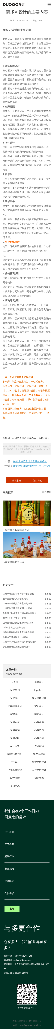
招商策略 (39, 777)
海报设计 (15, 714)
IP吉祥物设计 (15, 706)
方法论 (14, 761)
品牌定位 (15, 722)
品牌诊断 (15, 738)
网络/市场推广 (14, 754)
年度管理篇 (39, 754)
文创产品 (15, 785)
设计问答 (15, 746)
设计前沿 (39, 746)
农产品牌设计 (39, 769)
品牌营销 (15, 730)
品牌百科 (39, 738)
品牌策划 (15, 690)
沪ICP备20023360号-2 (30, 1025)
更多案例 (46, 492)
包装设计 (38, 395)
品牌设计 (15, 698)
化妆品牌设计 (15, 769)
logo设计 (21, 395)
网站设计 (39, 714)
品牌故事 (39, 730)
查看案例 (16, 480)
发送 (12, 908)
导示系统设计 (39, 698)
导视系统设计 (12, 242)
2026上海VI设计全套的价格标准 (30, 461)
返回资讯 (37, 480)
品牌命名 (39, 722)
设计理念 (15, 777)
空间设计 (39, 706)
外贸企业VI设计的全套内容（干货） (32, 465)
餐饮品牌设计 (39, 761)
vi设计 (15, 682)
